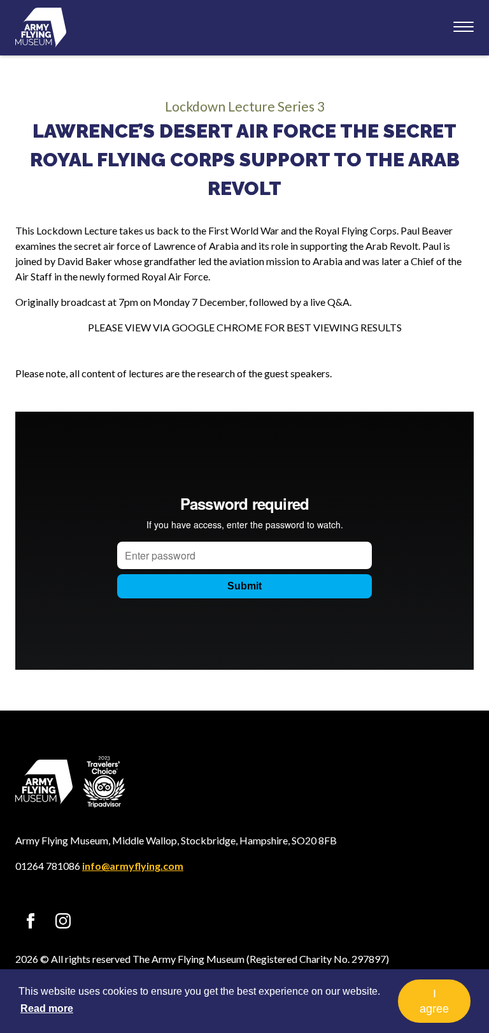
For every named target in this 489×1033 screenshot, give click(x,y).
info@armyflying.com (132, 866)
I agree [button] (434, 1001)
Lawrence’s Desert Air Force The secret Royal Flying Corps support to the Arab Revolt (245, 159)
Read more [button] (46, 1008)
